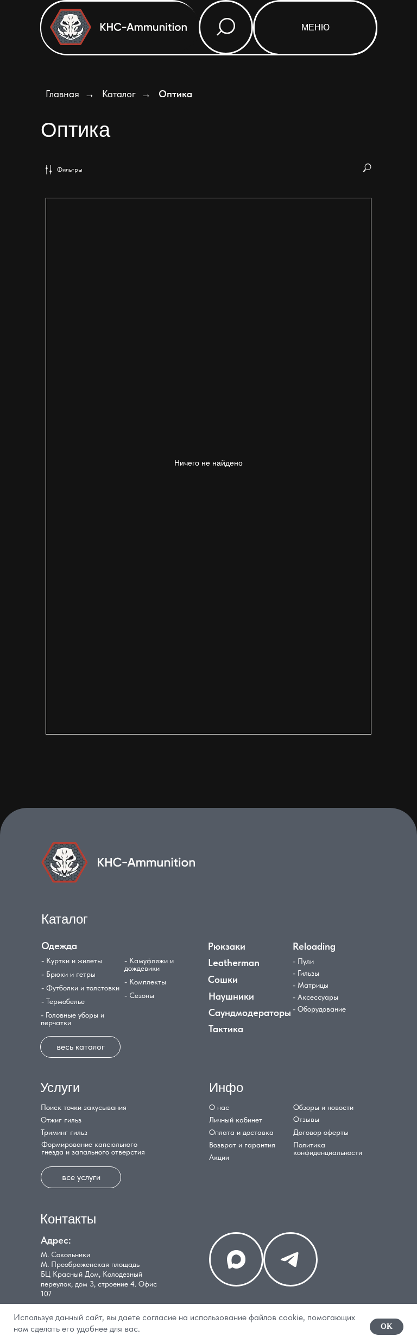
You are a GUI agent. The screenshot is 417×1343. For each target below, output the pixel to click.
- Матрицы (310, 985)
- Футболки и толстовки (80, 987)
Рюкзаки (226, 946)
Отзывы (306, 1119)
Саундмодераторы (249, 1012)
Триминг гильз (64, 1132)
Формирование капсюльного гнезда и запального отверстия (93, 1148)
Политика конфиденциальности (327, 1148)
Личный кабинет (235, 1119)
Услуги (60, 1087)
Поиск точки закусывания (84, 1107)
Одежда (59, 945)
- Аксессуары (315, 997)
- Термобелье (63, 1001)
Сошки (223, 979)
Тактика (225, 1028)
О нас (219, 1107)
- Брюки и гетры (68, 974)
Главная (62, 93)
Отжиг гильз (61, 1119)
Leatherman (234, 962)
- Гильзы (306, 973)
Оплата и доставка (241, 1132)
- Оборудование (319, 1009)
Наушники (231, 996)
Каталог (119, 93)
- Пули (303, 961)
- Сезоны (139, 995)
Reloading (314, 946)
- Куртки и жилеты (71, 960)
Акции (219, 1157)
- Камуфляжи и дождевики (149, 964)
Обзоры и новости (323, 1107)
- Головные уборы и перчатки (72, 1019)
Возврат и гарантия (242, 1144)
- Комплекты (145, 981)
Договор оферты (321, 1132)
